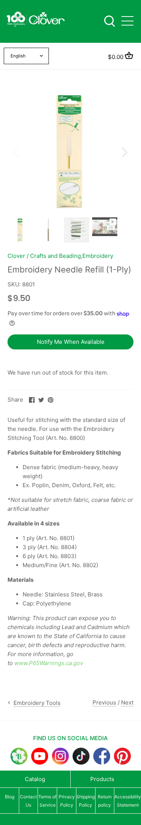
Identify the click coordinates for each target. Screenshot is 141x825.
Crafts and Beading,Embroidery (71, 255)
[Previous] (17, 151)
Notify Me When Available (71, 341)
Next (127, 702)
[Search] (109, 20)
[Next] (124, 151)
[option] (70, 151)
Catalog (35, 779)
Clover (16, 255)
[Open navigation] (127, 21)
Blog (9, 796)
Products (102, 779)
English (18, 56)
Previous (104, 702)
